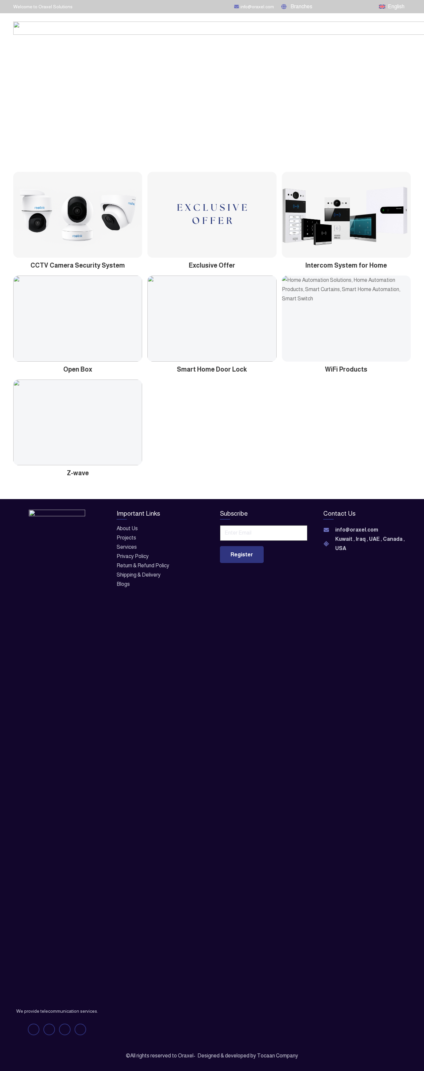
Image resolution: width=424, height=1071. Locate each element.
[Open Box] (77, 325)
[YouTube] (342, 6)
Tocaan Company (277, 1055)
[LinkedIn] (366, 6)
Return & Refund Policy (143, 565)
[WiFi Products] (346, 325)
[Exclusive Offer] (211, 221)
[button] (300, 6)
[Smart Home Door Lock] (211, 325)
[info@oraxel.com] (329, 530)
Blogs (123, 584)
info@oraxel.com (356, 530)
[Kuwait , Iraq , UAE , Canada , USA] (329, 543)
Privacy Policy (133, 556)
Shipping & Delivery (139, 575)
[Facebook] (330, 6)
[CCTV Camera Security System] (77, 221)
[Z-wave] (77, 429)
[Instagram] (354, 6)
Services (127, 547)
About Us (127, 528)
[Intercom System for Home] (346, 221)
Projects (126, 537)
